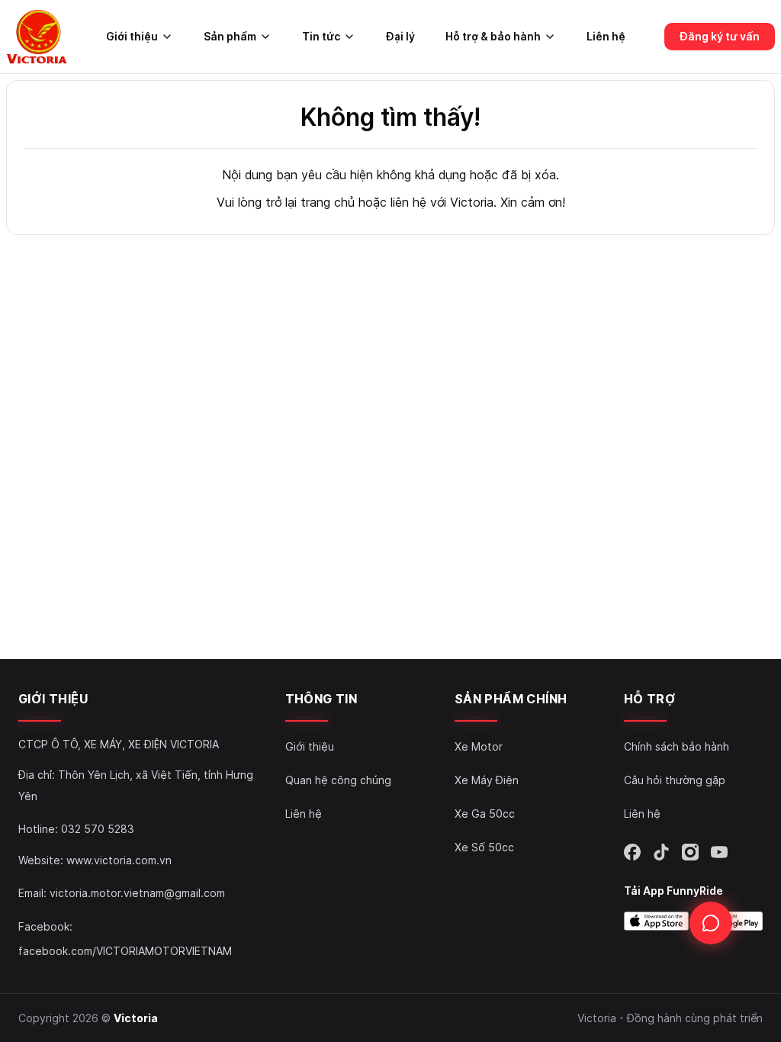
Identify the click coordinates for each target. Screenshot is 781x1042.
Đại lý (400, 36)
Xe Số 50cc (484, 847)
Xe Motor (479, 746)
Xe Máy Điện (487, 779)
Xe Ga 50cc (485, 813)
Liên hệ (606, 36)
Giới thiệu (309, 746)
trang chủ (328, 202)
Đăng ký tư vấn (720, 36)
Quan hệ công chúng (338, 779)
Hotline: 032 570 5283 (76, 828)
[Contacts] (710, 923)
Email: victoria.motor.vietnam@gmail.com (121, 892)
